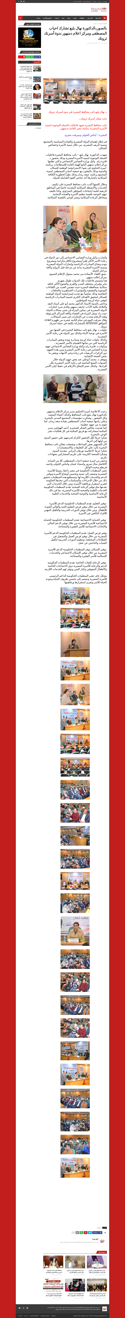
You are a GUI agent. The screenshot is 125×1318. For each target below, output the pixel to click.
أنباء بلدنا (95, 1239)
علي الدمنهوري (77, 1316)
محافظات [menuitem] (82, 18)
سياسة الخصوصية (87, 1)
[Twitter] (90, 1232)
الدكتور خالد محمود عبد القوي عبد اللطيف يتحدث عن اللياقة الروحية (26, 115)
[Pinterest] (85, 1232)
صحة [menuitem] (63, 18)
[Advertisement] (51, 9)
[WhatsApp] (81, 1232)
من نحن (99, 1)
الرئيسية (105, 1)
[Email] (77, 1232)
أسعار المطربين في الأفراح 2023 (25, 78)
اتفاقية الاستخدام (77, 1)
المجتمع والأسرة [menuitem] (47, 18)
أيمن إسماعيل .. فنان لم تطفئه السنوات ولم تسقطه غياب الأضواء (25, 86)
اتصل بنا (94, 1)
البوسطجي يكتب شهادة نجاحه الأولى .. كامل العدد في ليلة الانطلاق (26, 106)
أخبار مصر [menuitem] (90, 18)
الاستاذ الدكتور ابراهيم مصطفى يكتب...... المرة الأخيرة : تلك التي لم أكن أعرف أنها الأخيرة (26, 96)
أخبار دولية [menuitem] (98, 18)
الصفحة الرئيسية (103, 23)
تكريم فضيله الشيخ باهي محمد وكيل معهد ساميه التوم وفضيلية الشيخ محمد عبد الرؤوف (25, 68)
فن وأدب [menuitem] (56, 18)
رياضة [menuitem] (68, 18)
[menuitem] (104, 18)
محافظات (95, 23)
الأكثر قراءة (37, 62)
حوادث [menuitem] (75, 18)
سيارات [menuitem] (38, 18)
